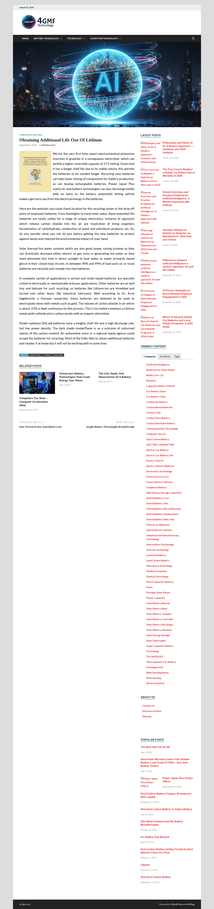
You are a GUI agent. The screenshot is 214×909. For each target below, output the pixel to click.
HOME (25, 38)
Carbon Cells (153, 412)
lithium (47, 355)
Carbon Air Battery (157, 401)
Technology (152, 651)
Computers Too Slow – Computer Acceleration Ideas (33, 402)
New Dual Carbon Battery (156, 877)
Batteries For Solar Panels (160, 369)
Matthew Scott (48, 145)
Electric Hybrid (154, 460)
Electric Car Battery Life (159, 455)
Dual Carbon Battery (157, 439)
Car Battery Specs (156, 391)
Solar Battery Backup (158, 603)
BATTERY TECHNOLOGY (46, 38)
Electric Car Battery (157, 449)
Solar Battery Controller (159, 619)
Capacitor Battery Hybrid (160, 385)
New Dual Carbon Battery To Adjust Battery (166, 809)
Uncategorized (154, 667)
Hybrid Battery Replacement (162, 513)
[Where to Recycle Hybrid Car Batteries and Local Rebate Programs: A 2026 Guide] (150, 317)
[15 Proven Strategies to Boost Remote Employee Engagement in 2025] (150, 290)
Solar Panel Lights (156, 640)
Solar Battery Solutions (159, 629)
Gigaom (145, 864)
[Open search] (193, 38)
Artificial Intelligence (158, 364)
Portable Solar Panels (158, 592)
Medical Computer (156, 571)
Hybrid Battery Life (157, 503)
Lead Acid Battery (156, 555)
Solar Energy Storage (158, 635)
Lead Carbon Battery (158, 560)
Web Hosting (153, 677)
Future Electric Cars (157, 476)
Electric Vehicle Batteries (160, 465)
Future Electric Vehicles (159, 481)
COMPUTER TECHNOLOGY (104, 38)
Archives (165, 356)
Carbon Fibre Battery (158, 417)
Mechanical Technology (159, 565)
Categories (150, 356)
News (149, 587)
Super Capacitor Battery (160, 645)
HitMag (190, 904)
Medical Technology (157, 576)
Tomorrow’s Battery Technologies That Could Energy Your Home (74, 377)
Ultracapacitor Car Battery (161, 661)
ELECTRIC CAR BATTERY (160, 444)
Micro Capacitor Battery (160, 581)
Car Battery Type (156, 396)
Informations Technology (160, 544)
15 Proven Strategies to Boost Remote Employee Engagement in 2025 (177, 293)
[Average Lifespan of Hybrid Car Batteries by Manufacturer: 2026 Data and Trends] (150, 230)
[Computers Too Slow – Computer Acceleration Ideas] (37, 383)
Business (151, 380)
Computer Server (156, 433)
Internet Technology (157, 549)
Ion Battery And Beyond (155, 837)
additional (35, 355)
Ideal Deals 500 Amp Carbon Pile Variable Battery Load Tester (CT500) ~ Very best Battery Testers (165, 762)
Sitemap (146, 716)
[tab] (150, 356)
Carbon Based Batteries (30, 135)
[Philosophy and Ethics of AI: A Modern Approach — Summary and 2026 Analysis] (150, 143)
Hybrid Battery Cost (157, 497)
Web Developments (157, 672)
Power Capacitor (155, 597)
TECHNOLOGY (74, 38)
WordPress (176, 904)
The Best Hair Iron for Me (155, 747)
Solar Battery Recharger (159, 624)
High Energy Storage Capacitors (164, 492)
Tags (177, 356)
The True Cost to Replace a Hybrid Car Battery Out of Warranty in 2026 (179, 172)
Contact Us (148, 705)
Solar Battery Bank (156, 608)
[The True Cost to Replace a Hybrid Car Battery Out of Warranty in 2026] (150, 169)
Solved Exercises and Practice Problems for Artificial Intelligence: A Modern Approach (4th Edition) (176, 198)
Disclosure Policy (152, 710)
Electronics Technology (159, 471)
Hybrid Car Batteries (158, 524)
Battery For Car (155, 375)
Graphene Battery (156, 487)
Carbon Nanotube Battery (160, 423)
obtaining (58, 355)
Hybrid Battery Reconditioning (163, 508)
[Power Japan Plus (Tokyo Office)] (150, 778)
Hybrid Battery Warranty (160, 519)
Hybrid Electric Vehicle (159, 529)
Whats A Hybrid (155, 683)
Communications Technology (162, 428)
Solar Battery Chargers (159, 613)
